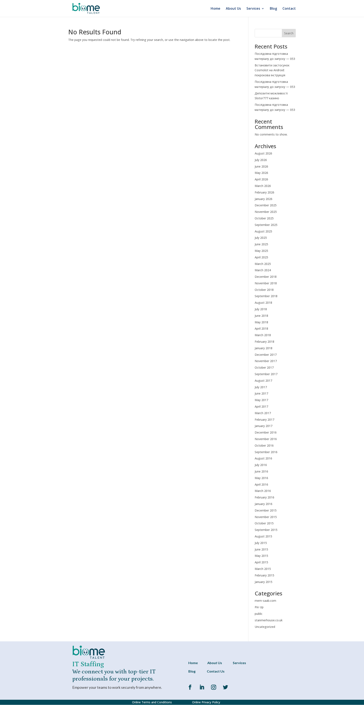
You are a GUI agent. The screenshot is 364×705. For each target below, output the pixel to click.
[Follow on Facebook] (190, 687)
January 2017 (263, 426)
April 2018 (261, 328)
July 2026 (261, 160)
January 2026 (263, 199)
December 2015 (266, 510)
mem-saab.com (265, 601)
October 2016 (264, 445)
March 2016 (263, 491)
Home (215, 9)
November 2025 (266, 212)
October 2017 (264, 367)
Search (288, 33)
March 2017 (263, 413)
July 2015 (261, 543)
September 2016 (266, 452)
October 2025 (264, 218)
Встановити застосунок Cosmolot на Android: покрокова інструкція (272, 70)
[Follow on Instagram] (214, 687)
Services (253, 9)
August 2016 (263, 458)
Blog (273, 9)
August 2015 (263, 536)
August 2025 (263, 231)
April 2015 (261, 562)
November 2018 (266, 283)
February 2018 (264, 342)
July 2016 (261, 465)
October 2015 (264, 523)
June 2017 (261, 393)
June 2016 (261, 471)
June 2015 (261, 549)
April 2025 (261, 257)
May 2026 (261, 173)
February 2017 (264, 420)
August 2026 (263, 153)
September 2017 (266, 374)
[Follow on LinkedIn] (202, 687)
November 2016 (266, 439)
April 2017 (261, 406)
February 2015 (264, 575)
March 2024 (263, 270)
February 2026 (264, 192)
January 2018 (263, 348)
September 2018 (266, 296)
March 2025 (263, 264)
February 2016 (264, 497)
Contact (289, 9)
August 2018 (263, 303)
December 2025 (266, 205)
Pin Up (259, 607)
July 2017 (261, 387)
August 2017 (263, 381)
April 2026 (261, 179)
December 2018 (266, 277)
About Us (233, 9)
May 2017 (261, 400)
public (258, 614)
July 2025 (261, 238)
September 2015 (266, 530)
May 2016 (261, 478)
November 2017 (266, 361)
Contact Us (216, 671)
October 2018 (264, 290)
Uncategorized (265, 627)
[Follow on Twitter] (225, 687)
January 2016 (263, 504)
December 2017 (266, 355)
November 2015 (266, 517)
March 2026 (263, 186)
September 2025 (266, 225)
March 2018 (263, 335)
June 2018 (261, 316)
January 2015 (263, 582)
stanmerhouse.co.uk (268, 620)
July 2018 (261, 309)
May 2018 (261, 322)
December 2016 (266, 432)
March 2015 (263, 569)
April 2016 (261, 484)
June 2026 (261, 166)
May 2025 (261, 251)
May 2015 (261, 556)
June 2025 (261, 244)
